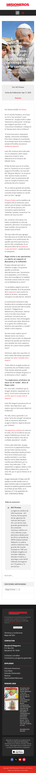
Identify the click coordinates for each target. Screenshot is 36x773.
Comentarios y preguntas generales (17, 658)
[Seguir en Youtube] (20, 759)
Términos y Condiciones (13, 633)
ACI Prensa (22, 109)
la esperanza (12, 292)
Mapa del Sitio (9, 635)
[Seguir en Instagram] (24, 759)
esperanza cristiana (14, 430)
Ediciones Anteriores (12, 668)
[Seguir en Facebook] (12, 759)
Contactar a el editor (12, 655)
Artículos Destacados (12, 673)
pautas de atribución (15, 622)
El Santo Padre (10, 200)
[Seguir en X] (16, 759)
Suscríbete (8, 671)
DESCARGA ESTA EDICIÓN (25, 730)
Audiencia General (11, 146)
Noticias (18, 98)
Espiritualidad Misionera (13, 678)
